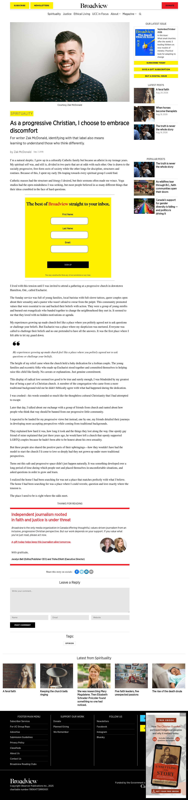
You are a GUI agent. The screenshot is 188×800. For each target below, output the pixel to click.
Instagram (102, 731)
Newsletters (103, 721)
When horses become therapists (166, 109)
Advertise (15, 731)
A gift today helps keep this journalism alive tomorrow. (41, 541)
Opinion (69, 643)
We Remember (61, 731)
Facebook (102, 726)
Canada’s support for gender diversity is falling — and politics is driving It (167, 206)
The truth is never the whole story (165, 127)
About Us (15, 753)
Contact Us (15, 758)
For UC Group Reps (20, 726)
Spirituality (22, 113)
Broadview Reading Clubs (23, 764)
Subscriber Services (20, 721)
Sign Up (68, 265)
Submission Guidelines (21, 737)
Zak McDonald (22, 152)
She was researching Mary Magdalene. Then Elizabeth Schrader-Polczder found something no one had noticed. (92, 698)
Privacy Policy (17, 742)
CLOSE (183, 714)
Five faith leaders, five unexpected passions (127, 693)
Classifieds (15, 747)
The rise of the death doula (167, 691)
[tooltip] (77, 572)
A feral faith (162, 89)
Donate (57, 721)
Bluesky (101, 737)
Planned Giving (61, 726)
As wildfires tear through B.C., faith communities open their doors (166, 186)
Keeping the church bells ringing (54, 693)
